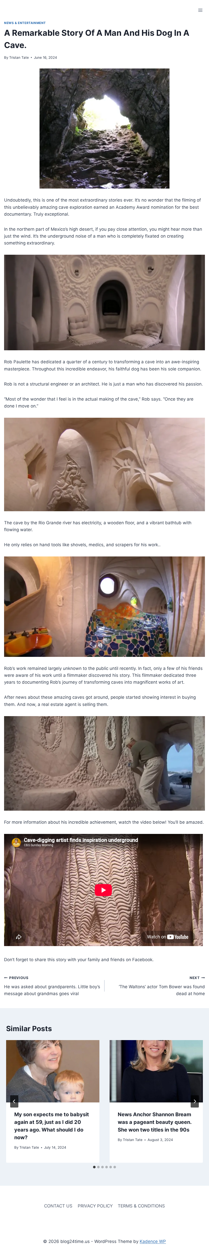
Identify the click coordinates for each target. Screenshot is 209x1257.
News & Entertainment (25, 23)
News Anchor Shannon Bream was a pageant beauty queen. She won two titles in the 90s (154, 1122)
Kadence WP (153, 1241)
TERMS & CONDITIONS (141, 1205)
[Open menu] (200, 10)
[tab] (94, 1167)
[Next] (195, 1101)
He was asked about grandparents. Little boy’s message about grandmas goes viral (52, 986)
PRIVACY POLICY (95, 1205)
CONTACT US (58, 1205)
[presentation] (52, 1071)
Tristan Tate (19, 57)
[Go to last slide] (14, 1101)
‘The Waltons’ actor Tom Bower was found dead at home (162, 986)
